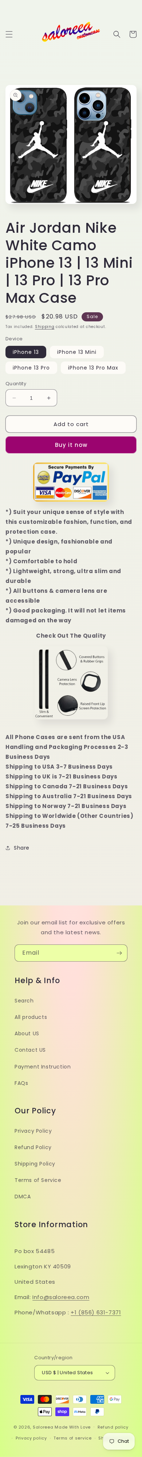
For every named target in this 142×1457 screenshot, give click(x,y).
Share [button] (21, 847)
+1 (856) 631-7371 (96, 1312)
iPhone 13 (26, 352)
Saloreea (43, 1427)
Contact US (30, 1050)
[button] (9, 34)
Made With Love (73, 1427)
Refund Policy (33, 1147)
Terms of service (72, 1438)
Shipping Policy (35, 1163)
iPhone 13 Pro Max (93, 367)
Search (24, 1000)
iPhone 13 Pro (31, 367)
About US (27, 1033)
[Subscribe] (119, 953)
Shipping (45, 326)
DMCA (23, 1196)
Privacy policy (31, 1438)
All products (31, 1017)
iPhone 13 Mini (76, 352)
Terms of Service (38, 1180)
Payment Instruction (43, 1066)
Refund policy (113, 1427)
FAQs (21, 1083)
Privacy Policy (33, 1131)
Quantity (15, 383)
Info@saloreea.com (60, 1297)
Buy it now (71, 445)
